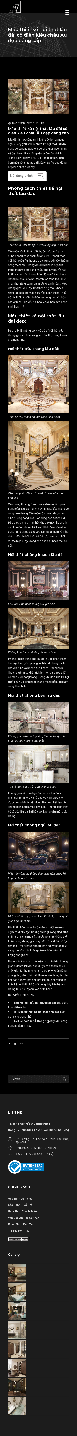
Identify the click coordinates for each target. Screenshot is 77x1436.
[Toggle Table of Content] (38, 176)
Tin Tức (39, 123)
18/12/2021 (25, 123)
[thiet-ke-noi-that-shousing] (38, 1273)
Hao (14, 123)
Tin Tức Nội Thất (18, 1230)
